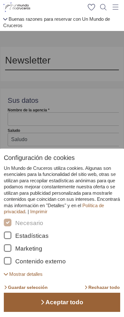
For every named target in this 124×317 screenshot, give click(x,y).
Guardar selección (28, 287)
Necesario (29, 223)
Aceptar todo (64, 302)
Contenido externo (40, 261)
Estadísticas (32, 236)
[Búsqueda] (103, 7)
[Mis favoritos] (91, 7)
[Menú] (115, 7)
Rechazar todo (104, 287)
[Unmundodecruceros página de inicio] (18, 7)
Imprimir (38, 211)
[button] (23, 274)
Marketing (28, 248)
